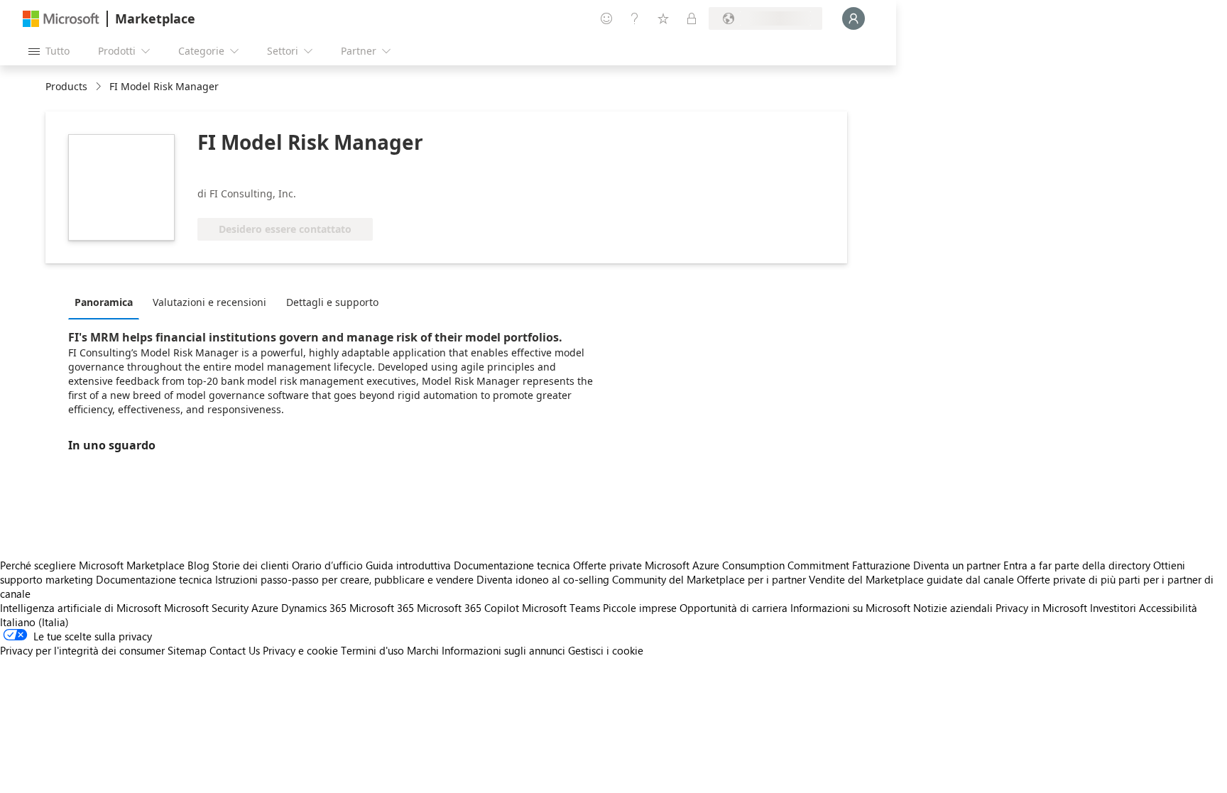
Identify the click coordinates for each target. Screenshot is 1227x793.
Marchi (423, 650)
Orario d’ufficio (327, 565)
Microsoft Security (206, 608)
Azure (264, 608)
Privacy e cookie (300, 650)
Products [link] (66, 86)
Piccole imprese (640, 608)
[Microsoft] (61, 19)
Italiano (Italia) (34, 622)
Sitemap (187, 650)
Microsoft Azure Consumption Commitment (748, 565)
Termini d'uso (372, 650)
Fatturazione (881, 565)
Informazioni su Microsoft (850, 608)
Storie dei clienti (250, 565)
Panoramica (104, 302)
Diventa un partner (956, 565)
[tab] (107, 301)
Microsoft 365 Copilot (468, 608)
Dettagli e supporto (332, 302)
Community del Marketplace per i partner (709, 579)
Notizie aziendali (953, 608)
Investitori (1113, 608)
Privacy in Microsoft (1041, 608)
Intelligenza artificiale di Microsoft (80, 608)
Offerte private (607, 565)
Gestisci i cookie (605, 650)
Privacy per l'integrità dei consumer (82, 650)
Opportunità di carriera (733, 608)
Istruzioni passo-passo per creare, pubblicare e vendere (344, 579)
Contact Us (234, 650)
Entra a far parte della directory (1076, 565)
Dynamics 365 (314, 608)
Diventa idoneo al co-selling (542, 579)
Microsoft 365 (381, 608)
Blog (198, 565)
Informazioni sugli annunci (503, 650)
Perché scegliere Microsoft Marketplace (92, 565)
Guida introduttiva (408, 565)
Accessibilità (1168, 608)
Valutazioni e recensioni (209, 302)
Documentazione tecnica (512, 565)
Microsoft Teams (561, 608)
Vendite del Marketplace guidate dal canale (911, 579)
